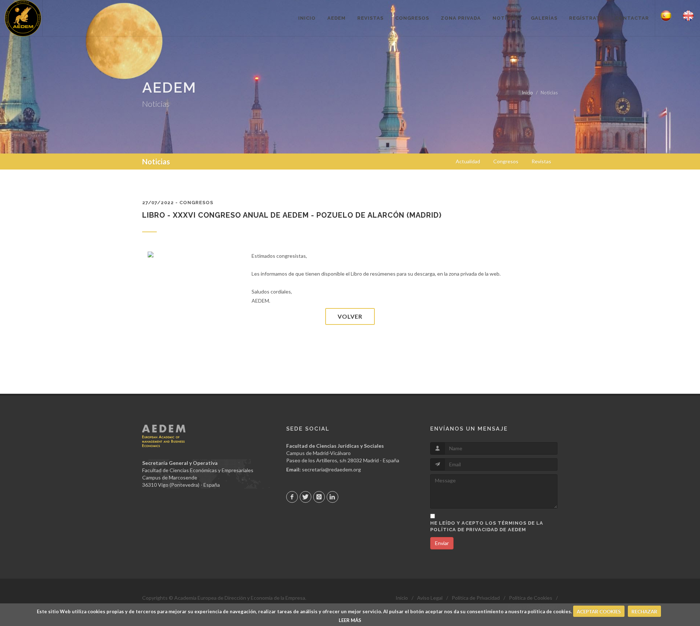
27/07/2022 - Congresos (177, 202)
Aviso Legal (430, 598)
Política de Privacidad (476, 598)
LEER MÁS (350, 620)
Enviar (442, 543)
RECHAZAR (644, 611)
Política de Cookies (530, 598)
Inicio (527, 93)
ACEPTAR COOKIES (599, 611)
